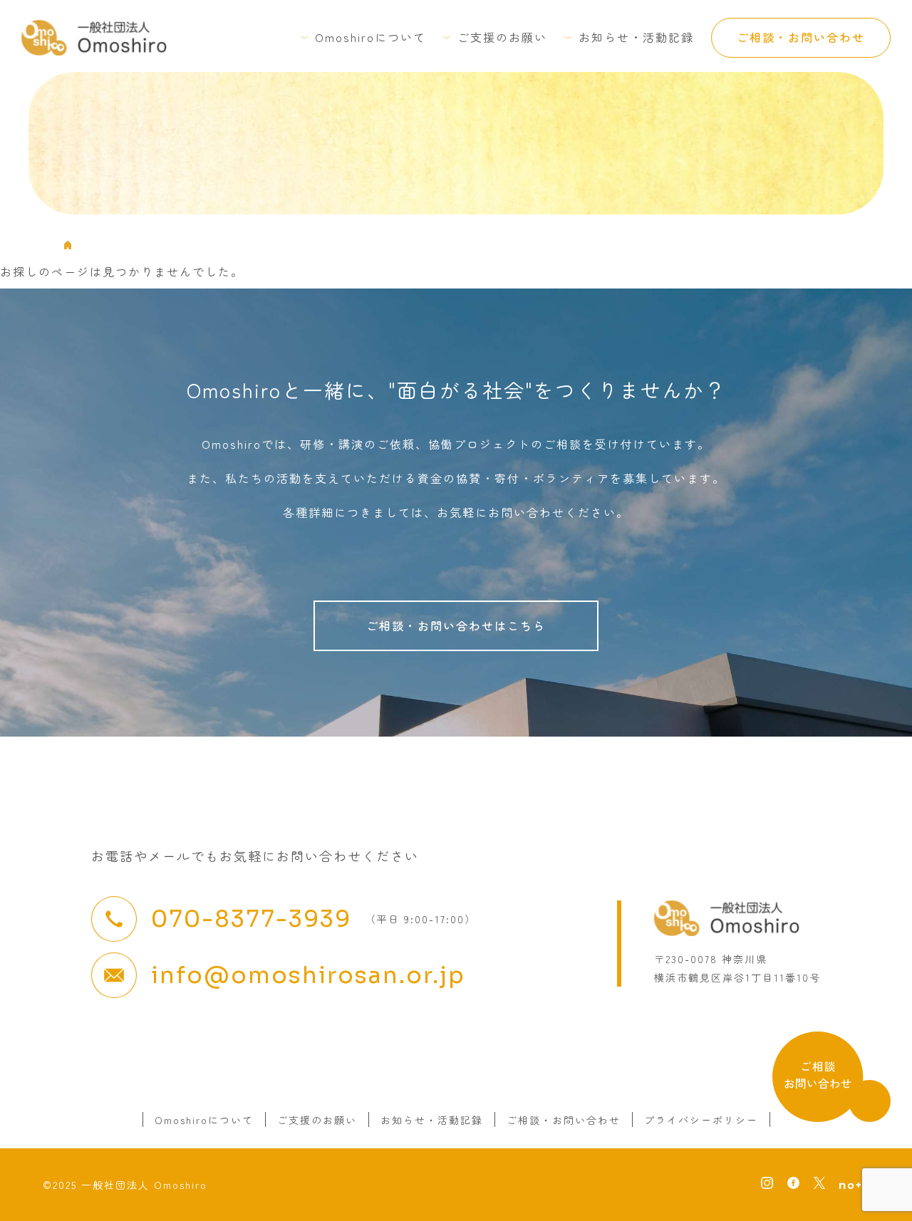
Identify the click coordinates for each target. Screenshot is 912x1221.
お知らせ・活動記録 (636, 37)
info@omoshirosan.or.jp (308, 975)
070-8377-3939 (251, 919)
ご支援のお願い (502, 37)
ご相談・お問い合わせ (801, 37)
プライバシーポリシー (701, 1120)
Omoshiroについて (370, 37)
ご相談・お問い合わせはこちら (456, 625)
